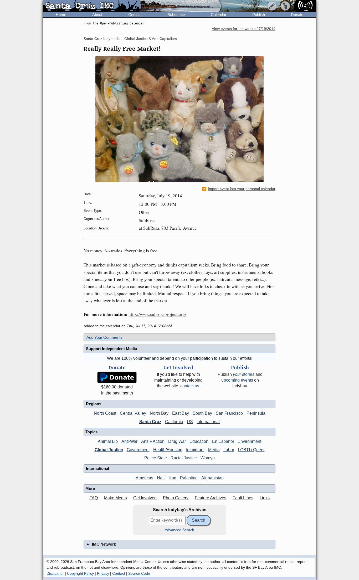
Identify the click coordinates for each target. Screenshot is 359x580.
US (190, 421)
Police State (155, 458)
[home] (92, 6)
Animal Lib (108, 441)
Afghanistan (212, 478)
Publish (258, 14)
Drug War (177, 441)
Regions (93, 404)
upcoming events (237, 380)
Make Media (115, 498)
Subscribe (176, 14)
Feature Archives (210, 498)
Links (265, 498)
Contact (135, 14)
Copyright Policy (80, 573)
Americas (144, 478)
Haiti (161, 478)
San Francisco (229, 413)
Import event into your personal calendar (241, 189)
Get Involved (145, 498)
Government (138, 450)
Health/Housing (167, 450)
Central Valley (133, 413)
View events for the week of (243, 29)
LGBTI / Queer (251, 450)
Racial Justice (184, 458)
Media (214, 450)
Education (198, 441)
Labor (228, 450)
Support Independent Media (111, 348)
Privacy (103, 573)
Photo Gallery (175, 498)
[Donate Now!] (117, 377)
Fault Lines (243, 498)
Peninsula (256, 413)
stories (243, 374)
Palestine (189, 478)
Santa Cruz (150, 421)
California (174, 421)
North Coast (105, 413)
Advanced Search (179, 530)
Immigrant (195, 450)
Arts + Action (153, 441)
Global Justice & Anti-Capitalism (150, 39)
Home (61, 14)
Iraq (172, 478)
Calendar (218, 14)
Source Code (139, 573)
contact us (189, 386)
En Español (223, 441)
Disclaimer (55, 573)
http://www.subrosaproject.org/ (157, 314)
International (208, 421)
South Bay (202, 413)
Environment (249, 441)
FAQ (93, 498)
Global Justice (109, 450)
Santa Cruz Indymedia (102, 39)
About (97, 14)
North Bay (159, 413)
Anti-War (129, 441)
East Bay (180, 413)
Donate (297, 14)
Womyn (208, 458)
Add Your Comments (104, 337)
